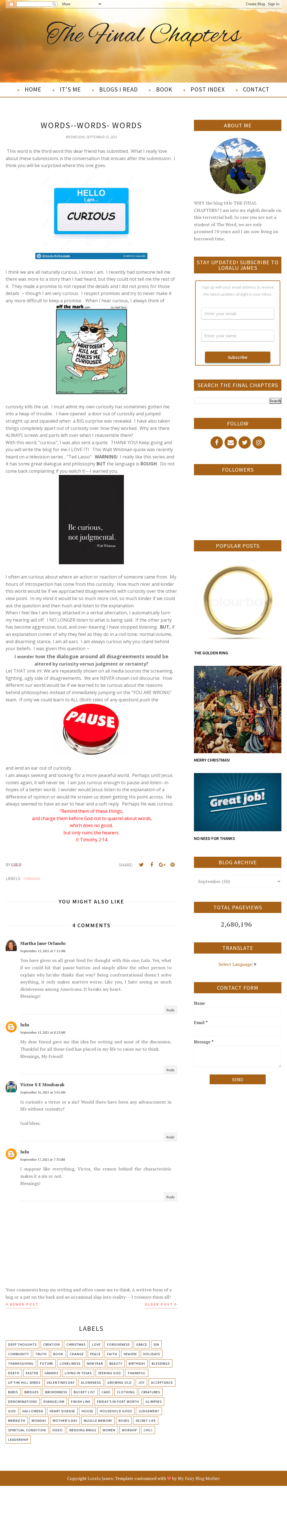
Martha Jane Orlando (43, 943)
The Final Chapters (143, 36)
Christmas (75, 1344)
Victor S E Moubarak (42, 1084)
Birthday (137, 1363)
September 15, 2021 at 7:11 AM (42, 951)
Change (77, 1354)
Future (46, 1363)
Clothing (126, 1392)
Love (96, 1344)
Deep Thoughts (22, 1344)
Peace (95, 1354)
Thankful (137, 1373)
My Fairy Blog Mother (199, 1478)
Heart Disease (62, 1411)
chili (148, 1430)
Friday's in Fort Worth (118, 1401)
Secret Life (146, 1420)
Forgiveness (118, 1344)
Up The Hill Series (24, 1382)
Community (18, 1354)
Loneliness (70, 1363)
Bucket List (84, 1392)
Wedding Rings (82, 1430)
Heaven (130, 1354)
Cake (106, 1392)
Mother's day (65, 1420)
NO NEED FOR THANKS (214, 838)
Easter (32, 1373)
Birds (13, 1392)
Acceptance (162, 1382)
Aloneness (91, 1382)
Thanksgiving (21, 1363)
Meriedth (16, 1420)
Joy (141, 1382)
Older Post (159, 1304)
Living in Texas (78, 1373)
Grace (141, 1344)
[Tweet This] (141, 864)
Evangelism (53, 1401)
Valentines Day (61, 1382)
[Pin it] (172, 864)
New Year (95, 1363)
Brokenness (56, 1392)
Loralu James (100, 1478)
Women (109, 1430)
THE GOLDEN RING (211, 652)
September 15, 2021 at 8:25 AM (42, 1032)
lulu (24, 1025)
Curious (32, 878)
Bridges (31, 1392)
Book (58, 1354)
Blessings (161, 1363)
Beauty (115, 1363)
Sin (156, 1344)
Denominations (22, 1401)
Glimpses (153, 1401)
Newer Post (24, 1304)
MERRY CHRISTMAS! (212, 760)
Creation (51, 1344)
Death (13, 1373)
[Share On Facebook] (151, 864)
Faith (112, 1354)
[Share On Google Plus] (162, 864)
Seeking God (109, 1373)
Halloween (32, 1411)
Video (57, 1430)
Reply (170, 1010)
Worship (129, 1430)
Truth (41, 1354)
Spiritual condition (27, 1430)
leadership (18, 1439)
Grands (51, 1373)
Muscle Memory (98, 1420)
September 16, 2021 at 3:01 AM (42, 1092)
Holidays (151, 1354)
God (12, 1411)
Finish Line (81, 1401)
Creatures (150, 1392)
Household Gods (116, 1411)
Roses (124, 1420)
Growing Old (119, 1382)
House (87, 1411)
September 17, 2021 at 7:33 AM (42, 1159)
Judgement (148, 1411)
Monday (39, 1420)
